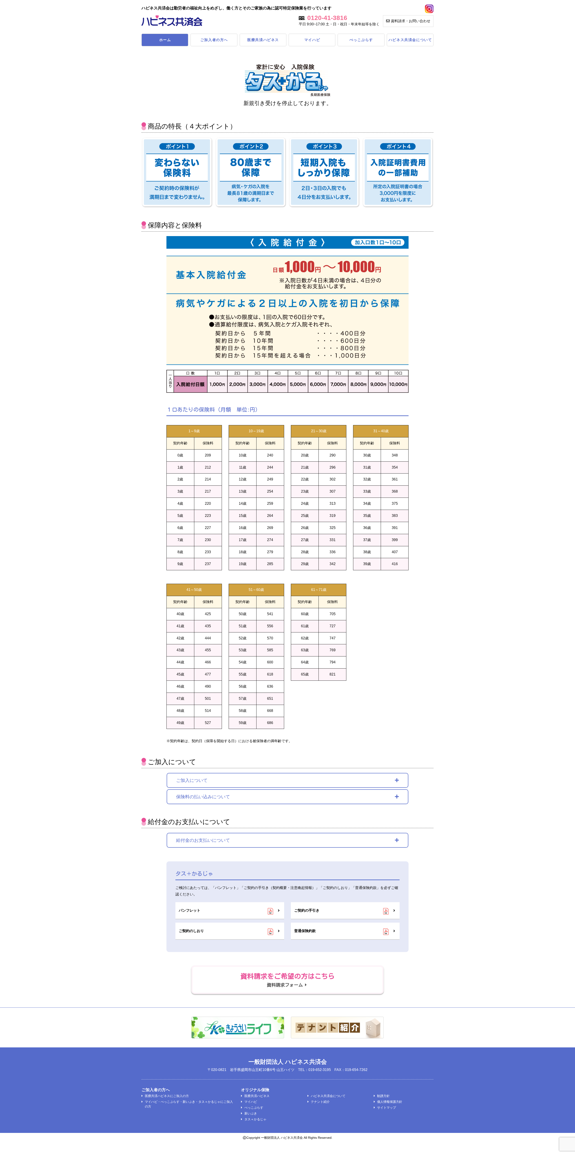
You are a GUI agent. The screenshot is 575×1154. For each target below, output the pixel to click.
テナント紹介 (320, 1102)
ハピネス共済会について (410, 40)
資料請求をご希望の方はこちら (287, 980)
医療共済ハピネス (263, 40)
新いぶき (250, 1113)
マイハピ (312, 40)
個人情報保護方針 (389, 1102)
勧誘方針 (383, 1096)
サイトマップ (386, 1107)
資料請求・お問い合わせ (410, 21)
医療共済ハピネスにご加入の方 (167, 1096)
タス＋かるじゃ (255, 1119)
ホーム (165, 40)
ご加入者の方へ (214, 40)
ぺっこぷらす (361, 40)
